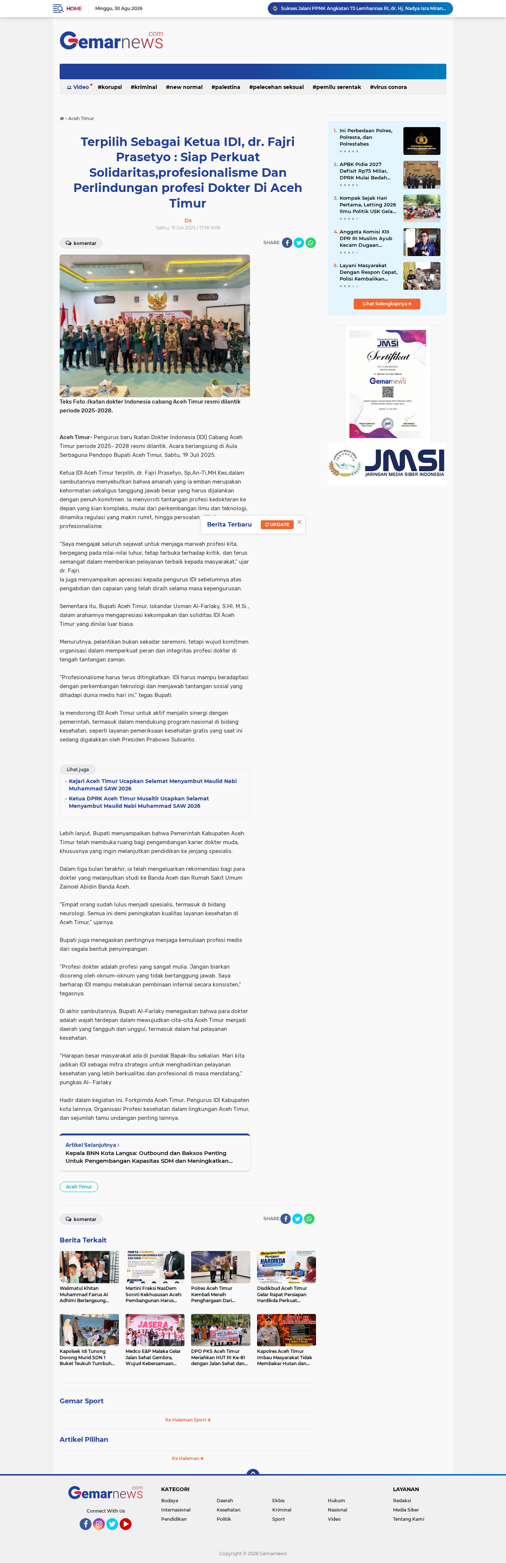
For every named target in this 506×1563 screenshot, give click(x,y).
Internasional (175, 1510)
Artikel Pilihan (84, 1440)
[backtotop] (253, 1475)
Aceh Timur (79, 1186)
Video (81, 87)
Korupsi (111, 87)
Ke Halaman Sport (186, 1420)
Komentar (84, 243)
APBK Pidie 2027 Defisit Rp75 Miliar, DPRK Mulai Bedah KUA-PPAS (363, 171)
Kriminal (145, 87)
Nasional (337, 1510)
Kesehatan (228, 1510)
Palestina (227, 87)
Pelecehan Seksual (278, 87)
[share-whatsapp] (311, 243)
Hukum (336, 1500)
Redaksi (402, 1500)
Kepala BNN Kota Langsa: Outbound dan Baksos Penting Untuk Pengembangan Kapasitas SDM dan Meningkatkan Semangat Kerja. (147, 1157)
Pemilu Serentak (338, 87)
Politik (224, 1519)
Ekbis (278, 1500)
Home (73, 8)
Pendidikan (174, 1519)
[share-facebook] (287, 243)
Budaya (169, 1500)
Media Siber (406, 1510)
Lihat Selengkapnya (385, 303)
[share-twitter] (299, 243)
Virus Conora (390, 87)
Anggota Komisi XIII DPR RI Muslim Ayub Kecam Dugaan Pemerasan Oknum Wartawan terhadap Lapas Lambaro (366, 239)
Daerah (225, 1500)
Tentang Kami (408, 1519)
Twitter (115, 1533)
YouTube (131, 1533)
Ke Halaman (186, 1458)
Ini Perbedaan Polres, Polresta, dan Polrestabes (366, 137)
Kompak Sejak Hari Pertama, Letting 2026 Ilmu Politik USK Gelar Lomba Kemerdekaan (368, 205)
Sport (278, 1519)
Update (279, 524)
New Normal (186, 87)
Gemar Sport (82, 1401)
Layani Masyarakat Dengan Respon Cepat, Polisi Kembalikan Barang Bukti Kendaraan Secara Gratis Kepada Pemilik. (368, 272)
